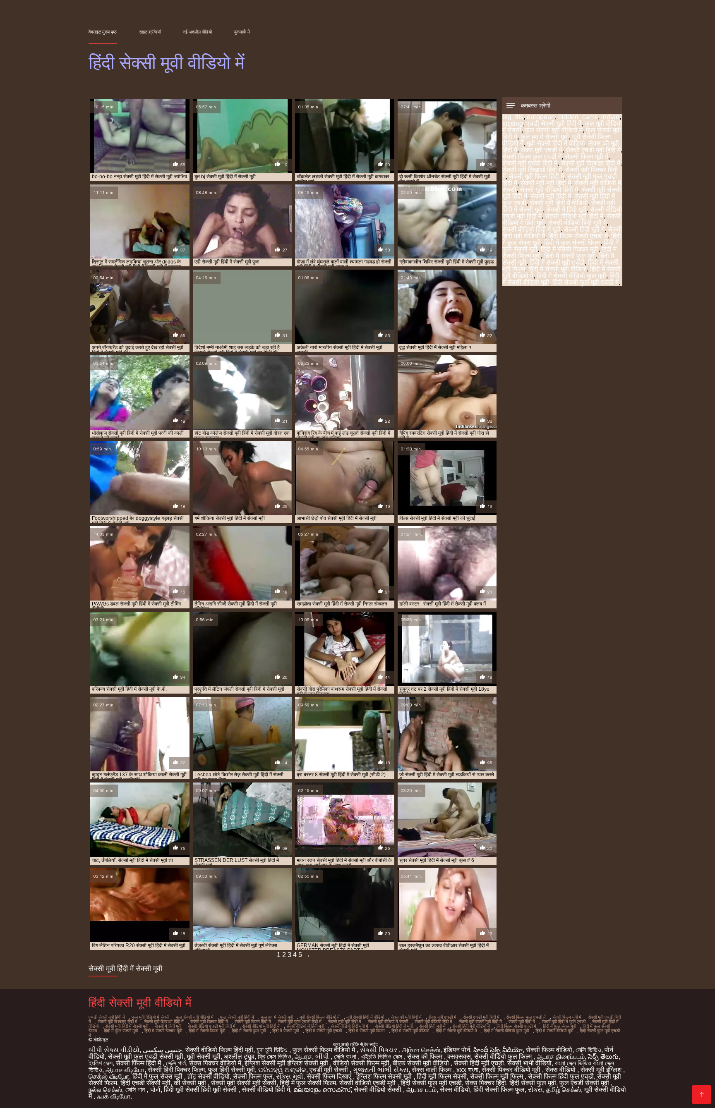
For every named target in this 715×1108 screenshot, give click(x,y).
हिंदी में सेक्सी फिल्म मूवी (207, 1030)
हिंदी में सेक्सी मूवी (285, 1030)
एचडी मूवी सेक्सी (330, 1069)
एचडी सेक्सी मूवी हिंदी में (553, 123)
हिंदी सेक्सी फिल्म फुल (499, 1089)
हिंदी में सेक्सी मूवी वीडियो (557, 269)
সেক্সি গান (135, 1089)
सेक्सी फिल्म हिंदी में (139, 1063)
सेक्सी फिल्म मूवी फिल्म (497, 1076)
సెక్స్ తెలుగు (603, 1056)
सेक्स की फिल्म (425, 1056)
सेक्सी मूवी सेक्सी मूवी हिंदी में (480, 1021)
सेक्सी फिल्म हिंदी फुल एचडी (561, 1076)
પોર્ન (155, 1089)
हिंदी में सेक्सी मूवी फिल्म (366, 1030)
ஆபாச (303, 1056)
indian (610, 116)
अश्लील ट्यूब (239, 1056)
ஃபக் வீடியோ (113, 1096)
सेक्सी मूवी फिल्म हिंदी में (536, 176)
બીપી (323, 1056)
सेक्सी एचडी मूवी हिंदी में (593, 149)
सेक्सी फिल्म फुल (253, 1076)
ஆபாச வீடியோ (125, 1069)
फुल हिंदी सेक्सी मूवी (231, 1069)
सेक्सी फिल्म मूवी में (586, 156)
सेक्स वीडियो (561, 1069)
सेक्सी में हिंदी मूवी (566, 209)
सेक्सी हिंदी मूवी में (584, 229)
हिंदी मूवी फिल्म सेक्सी (442, 1076)
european (541, 116)
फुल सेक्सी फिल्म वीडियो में (325, 1049)
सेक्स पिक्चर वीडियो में (215, 1063)
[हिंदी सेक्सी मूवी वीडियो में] (701, 1094)
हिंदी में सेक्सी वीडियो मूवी (554, 1030)
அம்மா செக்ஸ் (421, 1049)
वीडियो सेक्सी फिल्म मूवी (361, 1063)
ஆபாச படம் (421, 1089)
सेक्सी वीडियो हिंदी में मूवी (531, 229)
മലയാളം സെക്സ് (321, 1089)
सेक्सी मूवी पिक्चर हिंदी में (209, 1021)
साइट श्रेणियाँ (150, 31)
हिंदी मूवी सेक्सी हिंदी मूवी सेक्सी (201, 1089)
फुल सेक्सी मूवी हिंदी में (237, 1017)
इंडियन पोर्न (457, 1049)
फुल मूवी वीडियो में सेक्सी (150, 1017)
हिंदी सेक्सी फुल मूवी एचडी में (585, 282)
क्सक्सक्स (459, 1056)
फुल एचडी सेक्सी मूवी (585, 1082)
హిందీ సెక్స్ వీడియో (498, 1049)
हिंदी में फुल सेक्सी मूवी (121, 1030)
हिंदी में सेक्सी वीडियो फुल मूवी (571, 275)
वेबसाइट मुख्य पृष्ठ (103, 31)
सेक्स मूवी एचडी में (541, 149)
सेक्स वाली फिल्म (432, 1069)
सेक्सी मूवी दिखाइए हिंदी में (590, 163)
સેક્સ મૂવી (289, 1076)
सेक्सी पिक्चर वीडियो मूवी (512, 1069)
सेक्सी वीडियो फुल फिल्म (503, 1056)
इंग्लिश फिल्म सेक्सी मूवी (384, 1076)
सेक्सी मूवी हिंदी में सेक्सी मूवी (126, 1026)
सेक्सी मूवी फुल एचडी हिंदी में (300, 1021)
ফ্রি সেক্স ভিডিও (274, 1056)
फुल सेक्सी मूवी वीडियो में (554, 130)
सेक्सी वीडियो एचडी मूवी (368, 1082)
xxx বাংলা (467, 1069)
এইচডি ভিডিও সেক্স (382, 1056)
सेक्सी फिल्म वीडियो (549, 1049)
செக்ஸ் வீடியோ (109, 1076)
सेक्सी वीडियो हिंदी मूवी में (577, 222)
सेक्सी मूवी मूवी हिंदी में (546, 183)
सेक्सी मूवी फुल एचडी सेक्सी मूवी (145, 1056)
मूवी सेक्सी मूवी (204, 1056)
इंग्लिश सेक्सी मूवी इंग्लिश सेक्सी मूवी (287, 1063)
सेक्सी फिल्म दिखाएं (330, 1076)
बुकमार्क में (242, 31)
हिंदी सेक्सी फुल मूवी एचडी (431, 1082)
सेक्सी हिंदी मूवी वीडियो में (471, 1026)
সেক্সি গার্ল (176, 1063)
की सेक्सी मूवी (191, 1082)
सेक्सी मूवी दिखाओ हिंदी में (532, 169)
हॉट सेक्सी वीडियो (208, 1076)
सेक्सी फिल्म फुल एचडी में (531, 156)
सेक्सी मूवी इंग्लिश (602, 1069)
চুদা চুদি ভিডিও (273, 1049)
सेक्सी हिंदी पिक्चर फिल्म (176, 1069)
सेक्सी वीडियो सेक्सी (378, 1089)
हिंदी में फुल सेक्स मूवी (559, 1026)
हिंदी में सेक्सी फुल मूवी (570, 255)
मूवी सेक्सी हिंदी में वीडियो (556, 143)
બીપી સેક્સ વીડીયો (114, 1049)
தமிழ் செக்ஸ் (563, 1089)
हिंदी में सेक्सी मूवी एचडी (557, 262)
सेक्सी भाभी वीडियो (529, 1063)
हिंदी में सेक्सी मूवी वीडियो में (456, 1030)
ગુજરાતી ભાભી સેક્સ (380, 1069)
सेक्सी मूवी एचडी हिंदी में (529, 163)
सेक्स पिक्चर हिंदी (485, 1082)
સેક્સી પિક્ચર (379, 1049)
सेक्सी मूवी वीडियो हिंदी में (549, 189)
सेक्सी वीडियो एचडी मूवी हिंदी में (211, 1026)
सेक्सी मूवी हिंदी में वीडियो (559, 202)
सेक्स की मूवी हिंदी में (406, 1017)
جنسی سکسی (162, 1049)
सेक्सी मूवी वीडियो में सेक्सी (388, 1021)
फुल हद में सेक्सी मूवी (545, 136)
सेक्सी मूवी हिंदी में (550, 196)
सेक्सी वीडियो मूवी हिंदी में (574, 216)
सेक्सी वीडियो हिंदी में (266, 1089)
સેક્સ (535, 1089)
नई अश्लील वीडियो (197, 31)
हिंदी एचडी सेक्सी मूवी (145, 1082)
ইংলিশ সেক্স (101, 1063)
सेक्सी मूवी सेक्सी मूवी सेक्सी (243, 1082)
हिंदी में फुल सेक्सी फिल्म (572, 242)
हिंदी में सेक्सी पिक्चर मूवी (569, 249)
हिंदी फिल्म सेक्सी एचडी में (578, 235)
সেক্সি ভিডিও (588, 1049)
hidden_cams (578, 116)
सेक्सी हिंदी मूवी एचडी (479, 1063)
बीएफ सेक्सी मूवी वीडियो (422, 1063)
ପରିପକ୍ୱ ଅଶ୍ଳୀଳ (282, 1069)
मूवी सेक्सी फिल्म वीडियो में (320, 1017)
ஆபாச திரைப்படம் (561, 1056)
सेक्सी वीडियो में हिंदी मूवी (305, 1026)
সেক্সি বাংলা (346, 1056)
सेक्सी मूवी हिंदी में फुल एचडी (563, 1021)
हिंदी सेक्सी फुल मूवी (532, 1082)
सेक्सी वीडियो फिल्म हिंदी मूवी (219, 1049)
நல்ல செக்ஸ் (105, 1089)
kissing (512, 123)
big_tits (512, 116)
